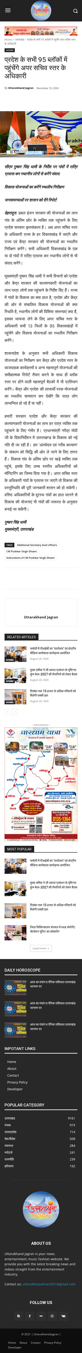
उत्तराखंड (19, 39)
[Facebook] (23, 99)
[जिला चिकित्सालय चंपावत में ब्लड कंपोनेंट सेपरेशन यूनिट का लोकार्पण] (15, 932)
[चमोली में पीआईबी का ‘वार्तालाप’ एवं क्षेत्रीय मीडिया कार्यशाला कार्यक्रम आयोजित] (15, 654)
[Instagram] (52, 1316)
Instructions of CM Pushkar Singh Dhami (30, 557)
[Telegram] (33, 99)
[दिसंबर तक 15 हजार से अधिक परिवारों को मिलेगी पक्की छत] (15, 696)
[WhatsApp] (54, 99)
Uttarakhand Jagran (20, 88)
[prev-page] (7, 712)
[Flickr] (40, 1316)
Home (8, 39)
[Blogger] (18, 1316)
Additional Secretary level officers (37, 545)
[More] (65, 99)
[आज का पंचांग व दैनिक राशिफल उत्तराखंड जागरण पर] (15, 987)
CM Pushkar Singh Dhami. (21, 551)
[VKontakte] (63, 1316)
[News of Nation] (41, 10)
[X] (44, 99)
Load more (39, 948)
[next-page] (15, 712)
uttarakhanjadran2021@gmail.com (49, 1284)
